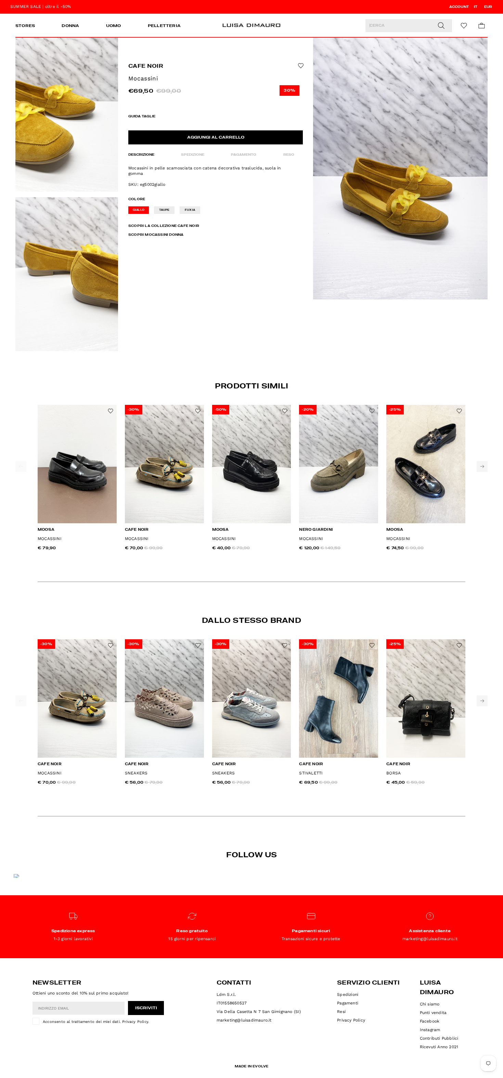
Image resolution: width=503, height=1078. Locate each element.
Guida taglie (141, 116)
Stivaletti (311, 773)
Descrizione (141, 154)
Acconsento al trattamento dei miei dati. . (96, 1021)
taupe (164, 210)
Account (459, 7)
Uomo (113, 26)
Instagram (430, 1029)
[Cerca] (441, 26)
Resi (341, 1011)
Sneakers (136, 773)
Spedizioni (347, 994)
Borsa (393, 773)
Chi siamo (430, 1004)
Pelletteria (164, 26)
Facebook (430, 1021)
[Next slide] (482, 466)
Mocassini (50, 538)
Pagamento (243, 154)
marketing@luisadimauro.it (244, 1020)
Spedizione (192, 154)
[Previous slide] (20, 466)
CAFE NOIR (145, 66)
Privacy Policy (135, 1021)
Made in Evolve (252, 1066)
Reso (288, 154)
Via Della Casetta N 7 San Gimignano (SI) (259, 1011)
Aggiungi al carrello (215, 138)
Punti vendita (433, 1012)
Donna (70, 26)
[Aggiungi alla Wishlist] (300, 65)
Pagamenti (347, 1003)
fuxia (190, 210)
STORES (25, 26)
